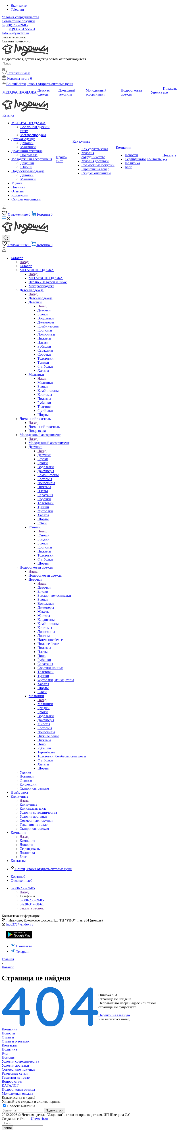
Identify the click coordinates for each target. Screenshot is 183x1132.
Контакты (9, 1045)
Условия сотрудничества (20, 1061)
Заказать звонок (32, 908)
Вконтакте (19, 5)
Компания (27, 840)
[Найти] (3, 69)
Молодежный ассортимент (49, 443)
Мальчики (45, 382)
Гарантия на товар (16, 1077)
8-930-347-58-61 (32, 904)
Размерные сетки (15, 1073)
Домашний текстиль (44, 427)
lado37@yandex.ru (15, 33)
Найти (8, 1128)
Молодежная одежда (17, 1093)
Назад (24, 262)
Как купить (28, 804)
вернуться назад (117, 1019)
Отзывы (8, 1037)
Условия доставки (15, 1065)
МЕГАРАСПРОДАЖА (46, 278)
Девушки (44, 455)
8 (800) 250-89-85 (15, 25)
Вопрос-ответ (12, 1081)
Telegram (17, 9)
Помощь (8, 1057)
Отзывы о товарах (15, 1041)
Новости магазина (20, 1106)
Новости (8, 1033)
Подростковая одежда (45, 575)
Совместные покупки (18, 1069)
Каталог (26, 266)
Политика (9, 1049)
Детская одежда (40, 298)
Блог (5, 1053)
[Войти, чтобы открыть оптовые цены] (4, 209)
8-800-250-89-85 (32, 900)
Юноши (43, 535)
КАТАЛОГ (10, 1085)
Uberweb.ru (39, 1119)
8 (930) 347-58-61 (22, 29)
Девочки (44, 310)
